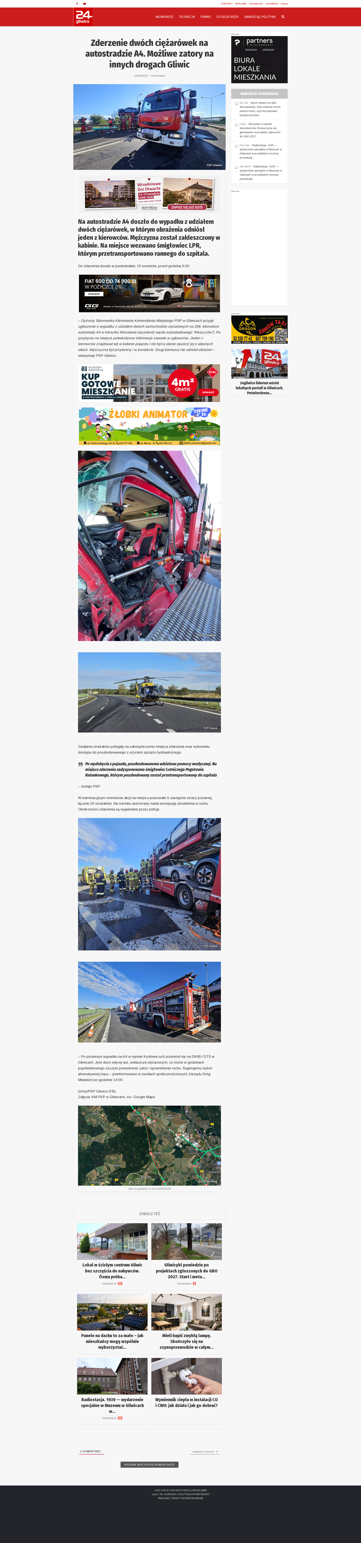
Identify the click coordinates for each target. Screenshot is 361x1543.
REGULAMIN (200, 1490)
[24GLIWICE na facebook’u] (77, 4)
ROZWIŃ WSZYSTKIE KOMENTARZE (149, 1464)
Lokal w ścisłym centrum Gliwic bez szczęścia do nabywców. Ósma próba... (112, 1270)
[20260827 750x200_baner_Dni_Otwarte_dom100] (149, 194)
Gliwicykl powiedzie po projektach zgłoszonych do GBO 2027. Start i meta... (187, 1270)
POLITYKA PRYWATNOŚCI (194, 1494)
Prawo (205, 17)
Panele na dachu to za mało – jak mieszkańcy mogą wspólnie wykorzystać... (112, 1341)
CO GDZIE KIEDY (227, 17)
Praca (284, 3)
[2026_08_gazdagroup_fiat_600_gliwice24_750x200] (149, 293)
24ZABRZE (272, 3)
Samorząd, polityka (259, 17)
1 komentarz (157, 75)
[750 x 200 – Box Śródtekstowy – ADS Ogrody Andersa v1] (149, 383)
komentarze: (112, 1283)
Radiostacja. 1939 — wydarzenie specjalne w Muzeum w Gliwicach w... (112, 1405)
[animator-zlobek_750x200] (149, 426)
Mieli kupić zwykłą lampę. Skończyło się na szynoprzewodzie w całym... (187, 1341)
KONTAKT (227, 3)
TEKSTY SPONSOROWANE (187, 1498)
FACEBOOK (256, 3)
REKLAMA (241, 3)
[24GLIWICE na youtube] (84, 4)
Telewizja (187, 17)
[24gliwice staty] (259, 372)
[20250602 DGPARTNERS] (259, 59)
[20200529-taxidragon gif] (259, 329)
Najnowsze (164, 17)
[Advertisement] (259, 249)
